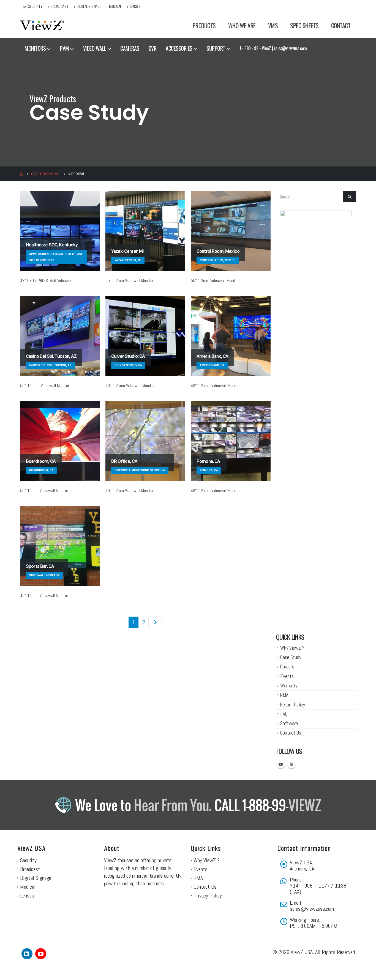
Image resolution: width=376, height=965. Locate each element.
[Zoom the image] (316, 214)
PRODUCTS (204, 25)
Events (287, 676)
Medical (115, 6)
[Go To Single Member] (60, 231)
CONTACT (341, 25)
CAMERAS (129, 48)
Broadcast (59, 6)
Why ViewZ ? (292, 648)
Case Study (290, 657)
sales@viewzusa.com (312, 908)
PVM (64, 48)
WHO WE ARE (242, 25)
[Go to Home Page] (21, 174)
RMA (284, 695)
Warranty (288, 685)
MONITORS (35, 48)
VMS (273, 25)
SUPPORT (215, 48)
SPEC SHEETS (304, 25)
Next (155, 622)
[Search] (349, 196)
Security (35, 6)
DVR (153, 48)
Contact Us (290, 733)
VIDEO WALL (94, 48)
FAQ (284, 714)
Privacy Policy (208, 895)
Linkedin (291, 764)
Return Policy (292, 704)
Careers (287, 666)
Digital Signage (89, 6)
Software (289, 723)
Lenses (135, 6)
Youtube (281, 764)
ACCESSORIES (179, 48)
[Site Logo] (42, 25)
